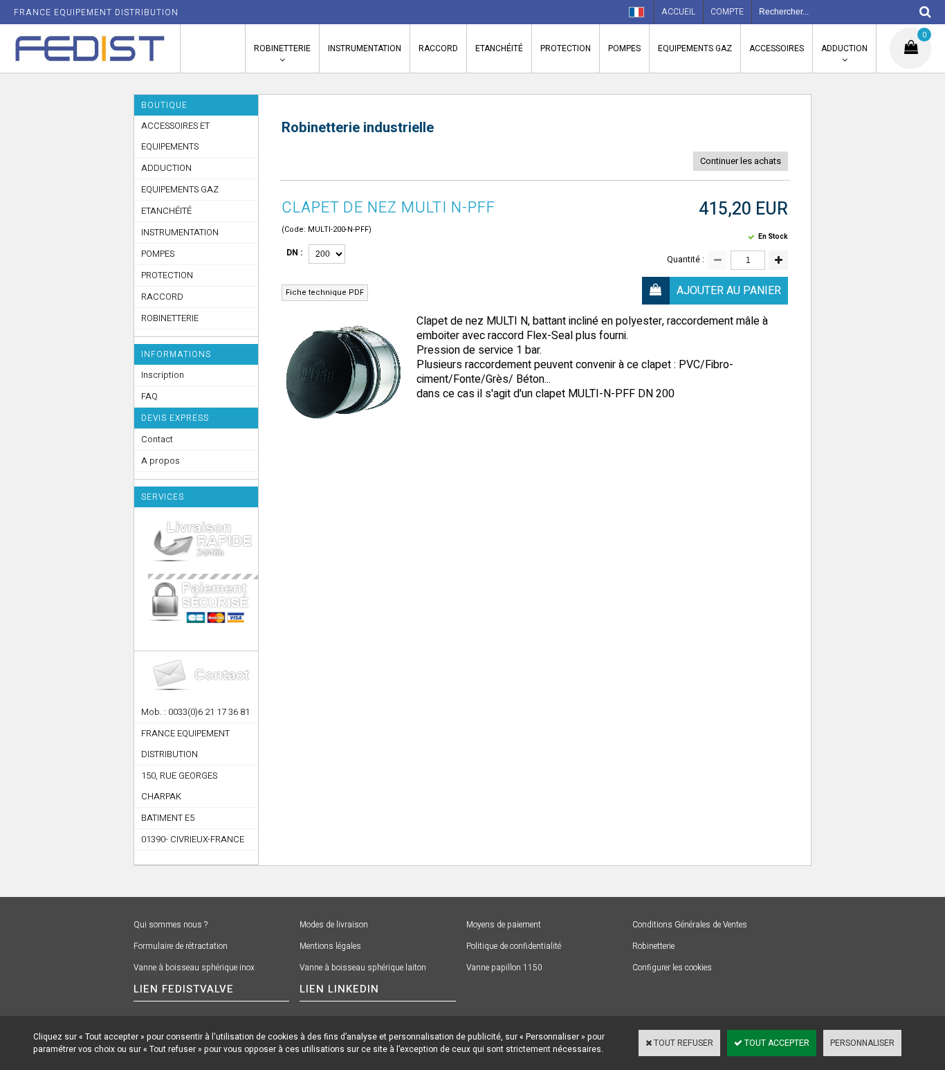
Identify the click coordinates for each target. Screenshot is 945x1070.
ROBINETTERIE (282, 48)
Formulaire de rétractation (181, 946)
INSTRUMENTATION (364, 48)
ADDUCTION (844, 48)
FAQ (149, 396)
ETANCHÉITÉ (499, 48)
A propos (160, 460)
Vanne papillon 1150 (504, 967)
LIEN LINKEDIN (339, 989)
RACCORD (438, 48)
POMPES (624, 48)
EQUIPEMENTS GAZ (695, 48)
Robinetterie (653, 946)
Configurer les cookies (672, 967)
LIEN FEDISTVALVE (184, 989)
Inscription (162, 374)
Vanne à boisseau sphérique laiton (363, 967)
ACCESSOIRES (776, 48)
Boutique (164, 105)
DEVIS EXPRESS (175, 418)
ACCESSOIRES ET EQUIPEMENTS (175, 136)
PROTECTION (565, 48)
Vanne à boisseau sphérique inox (194, 967)
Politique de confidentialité (513, 946)
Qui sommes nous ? (171, 924)
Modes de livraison (334, 924)
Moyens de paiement (503, 924)
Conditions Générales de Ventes (689, 924)
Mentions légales (330, 946)
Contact (157, 439)
